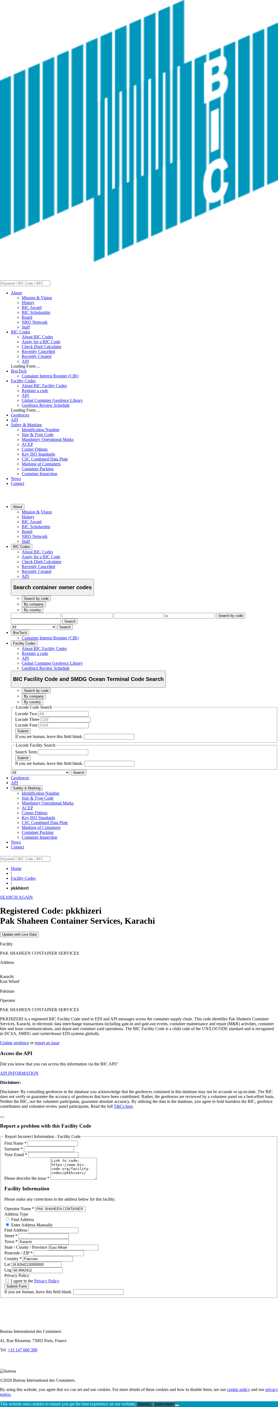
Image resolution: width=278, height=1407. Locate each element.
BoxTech (19, 371)
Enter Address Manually (31, 1225)
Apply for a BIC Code (41, 341)
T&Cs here (123, 1106)
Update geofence (14, 1042)
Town (11, 1241)
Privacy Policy (46, 1281)
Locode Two (26, 713)
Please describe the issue (26, 1178)
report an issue (47, 1042)
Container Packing (37, 468)
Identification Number (40, 429)
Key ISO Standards (38, 454)
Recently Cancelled (38, 351)
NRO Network (35, 322)
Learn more (164, 1404)
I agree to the (34, 1281)
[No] (177, 1405)
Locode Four (27, 725)
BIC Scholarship (36, 312)
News (16, 478)
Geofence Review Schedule (46, 405)
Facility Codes (23, 380)
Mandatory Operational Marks (48, 439)
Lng (8, 1270)
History (28, 302)
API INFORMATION (19, 1073)
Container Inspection (39, 473)
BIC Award (32, 307)
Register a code (35, 390)
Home (16, 868)
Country (13, 1258)
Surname (13, 1149)
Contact (17, 483)
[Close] (2, 1117)
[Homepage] (139, 260)
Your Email (15, 1154)
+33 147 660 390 (22, 1350)
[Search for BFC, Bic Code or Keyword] (53, 283)
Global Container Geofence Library (52, 400)
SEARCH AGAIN (16, 897)
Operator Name (19, 1208)
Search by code (230, 616)
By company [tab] (34, 604)
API (25, 361)
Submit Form (17, 1286)
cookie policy (238, 1389)
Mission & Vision (37, 297)
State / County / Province (26, 1247)
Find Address (22, 1219)
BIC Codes (20, 332)
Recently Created (36, 356)
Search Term (26, 752)
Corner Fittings (35, 449)
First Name (15, 1143)
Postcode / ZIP (18, 1253)
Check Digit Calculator (41, 346)
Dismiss (144, 1404)
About (16, 293)
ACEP (27, 444)
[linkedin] (5, 1366)
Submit (23, 731)
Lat (7, 1264)
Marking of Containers (41, 464)
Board (27, 317)
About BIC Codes (37, 337)
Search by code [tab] (36, 599)
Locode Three (27, 719)
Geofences (20, 415)
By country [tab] (32, 610)
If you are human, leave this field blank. (49, 736)
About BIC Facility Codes (44, 385)
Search (69, 621)
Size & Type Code (37, 434)
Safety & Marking (26, 424)
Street (10, 1236)
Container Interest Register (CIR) (50, 376)
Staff (26, 327)
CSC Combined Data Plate (45, 459)
